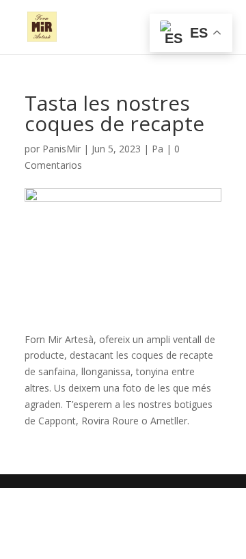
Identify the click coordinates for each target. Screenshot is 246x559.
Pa (157, 148)
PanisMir (61, 148)
